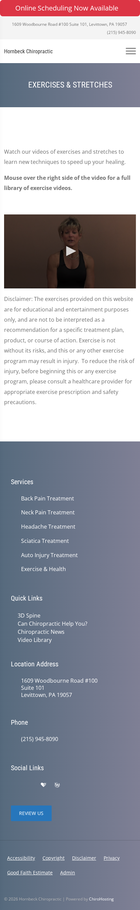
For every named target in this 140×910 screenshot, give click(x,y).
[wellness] (57, 785)
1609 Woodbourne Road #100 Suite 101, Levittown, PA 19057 (69, 24)
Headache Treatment (48, 526)
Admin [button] (67, 872)
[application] (70, 251)
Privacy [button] (112, 858)
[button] (70, 251)
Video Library (35, 640)
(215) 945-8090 (121, 32)
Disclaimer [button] (84, 858)
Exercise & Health (43, 569)
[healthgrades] (43, 785)
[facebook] (29, 785)
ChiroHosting (101, 899)
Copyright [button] (53, 858)
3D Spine (29, 615)
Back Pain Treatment (47, 498)
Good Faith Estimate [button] (30, 872)
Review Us (31, 813)
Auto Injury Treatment (49, 555)
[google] (14, 785)
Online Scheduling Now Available (66, 8)
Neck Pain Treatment (48, 512)
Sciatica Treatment (45, 541)
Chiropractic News (41, 632)
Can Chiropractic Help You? (52, 623)
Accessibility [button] (21, 858)
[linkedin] (71, 785)
